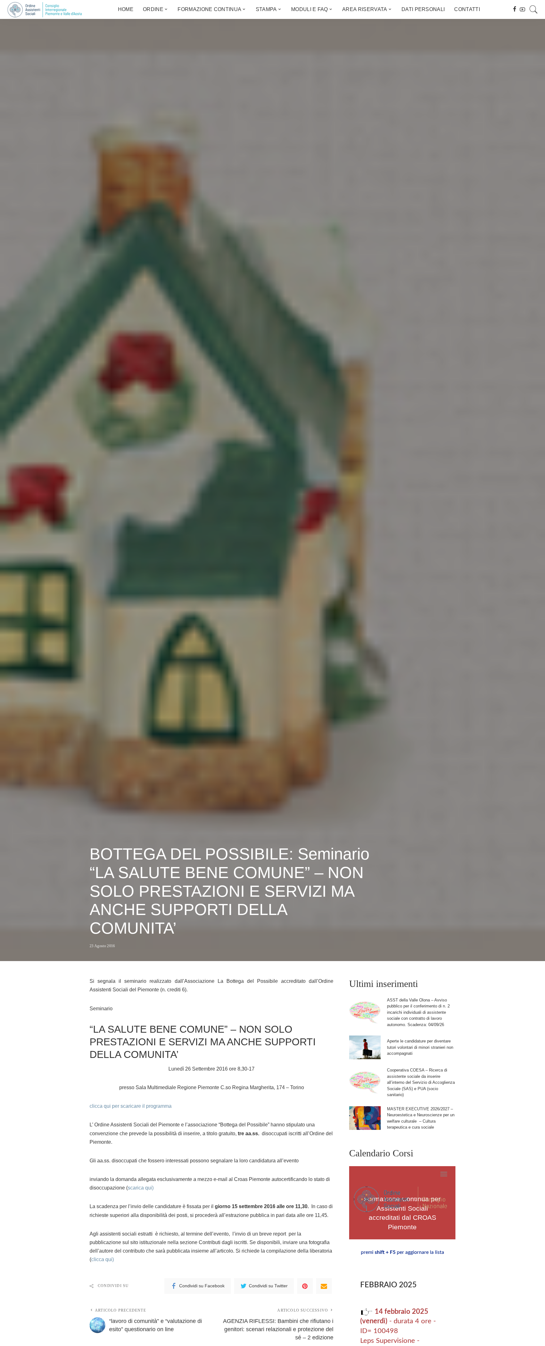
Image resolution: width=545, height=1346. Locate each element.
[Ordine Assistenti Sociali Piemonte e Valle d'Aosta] (44, 9)
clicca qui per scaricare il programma (131, 1106)
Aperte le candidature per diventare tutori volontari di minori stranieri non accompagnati (420, 1047)
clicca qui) (102, 1259)
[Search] (534, 9)
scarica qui (140, 1187)
